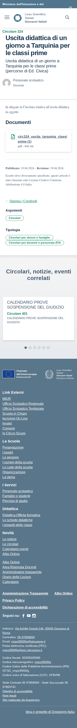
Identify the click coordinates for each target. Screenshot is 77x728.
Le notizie (9, 539)
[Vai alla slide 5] (44, 347)
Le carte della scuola (17, 467)
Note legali (9, 695)
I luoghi (7, 452)
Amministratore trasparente (22, 572)
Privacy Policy (13, 600)
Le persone (10, 457)
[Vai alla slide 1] (25, 347)
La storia (8, 477)
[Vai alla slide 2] (30, 347)
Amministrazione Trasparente (25, 593)
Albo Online (11, 554)
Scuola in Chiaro (14, 413)
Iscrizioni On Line (15, 418)
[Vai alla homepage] (18, 18)
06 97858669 (26, 637)
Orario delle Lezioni (16, 577)
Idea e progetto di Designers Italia (50, 712)
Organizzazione (13, 472)
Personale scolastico (17, 491)
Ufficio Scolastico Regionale (23, 403)
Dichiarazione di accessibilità (25, 607)
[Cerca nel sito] (67, 18)
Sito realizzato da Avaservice (21, 699)
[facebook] (23, 616)
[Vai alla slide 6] (48, 347)
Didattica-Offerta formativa (21, 515)
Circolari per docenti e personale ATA (35, 242)
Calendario (10, 582)
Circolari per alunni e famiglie (29, 237)
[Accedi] (71, 8)
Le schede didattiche (17, 520)
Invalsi (7, 423)
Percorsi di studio (15, 501)
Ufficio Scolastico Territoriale (23, 408)
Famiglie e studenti (16, 496)
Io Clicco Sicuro (13, 433)
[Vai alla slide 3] (34, 347)
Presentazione (13, 447)
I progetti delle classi (17, 525)
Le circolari (10, 544)
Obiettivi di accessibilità (17, 691)
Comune (8, 428)
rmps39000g (43, 662)
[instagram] (34, 616)
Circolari (15, 218)
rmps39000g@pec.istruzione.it (22, 650)
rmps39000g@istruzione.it (28, 641)
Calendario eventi (15, 549)
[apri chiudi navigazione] (7, 17)
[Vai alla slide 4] (39, 347)
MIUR (6, 398)
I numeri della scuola (17, 462)
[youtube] (29, 616)
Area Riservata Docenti (19, 567)
